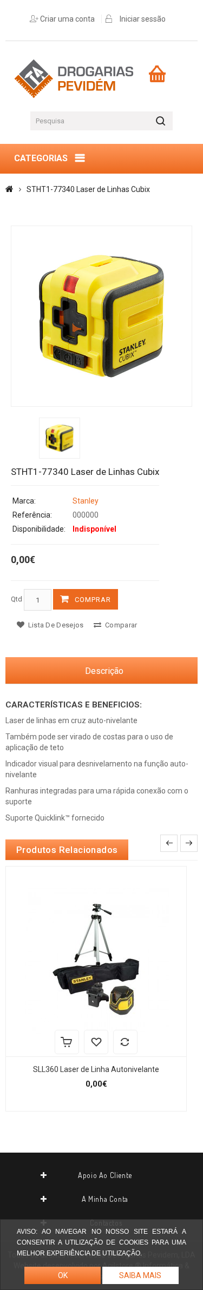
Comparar (120, 625)
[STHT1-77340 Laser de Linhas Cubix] (101, 316)
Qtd (16, 599)
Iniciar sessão (143, 19)
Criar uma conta (67, 19)
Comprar (93, 600)
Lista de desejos (54, 625)
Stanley (86, 501)
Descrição (104, 671)
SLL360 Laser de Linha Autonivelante (96, 1069)
